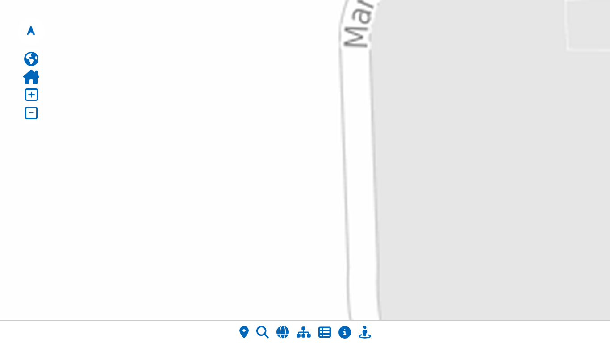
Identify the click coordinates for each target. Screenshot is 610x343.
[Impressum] (344, 332)
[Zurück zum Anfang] (31, 77)
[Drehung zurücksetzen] (31, 31)
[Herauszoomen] (31, 113)
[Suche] (262, 332)
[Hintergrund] (282, 332)
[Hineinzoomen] (31, 95)
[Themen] (303, 332)
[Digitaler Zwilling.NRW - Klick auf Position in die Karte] (364, 332)
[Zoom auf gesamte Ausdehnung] (31, 59)
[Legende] (324, 332)
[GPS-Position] (244, 332)
